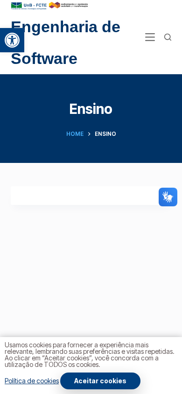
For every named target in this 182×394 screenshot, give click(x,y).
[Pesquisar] (167, 37)
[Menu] (150, 37)
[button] (12, 40)
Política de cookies (32, 381)
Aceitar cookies (100, 381)
